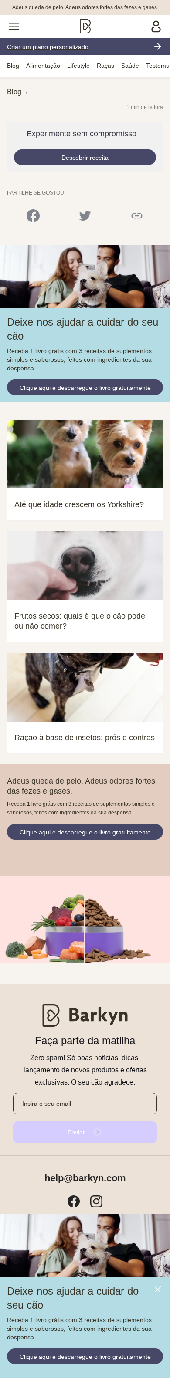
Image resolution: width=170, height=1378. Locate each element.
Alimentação (43, 65)
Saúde (130, 65)
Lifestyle (78, 65)
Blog (13, 65)
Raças (105, 65)
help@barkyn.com (85, 1178)
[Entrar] (156, 26)
